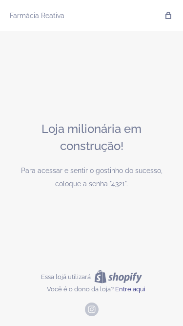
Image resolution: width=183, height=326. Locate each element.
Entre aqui (130, 289)
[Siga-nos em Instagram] (92, 309)
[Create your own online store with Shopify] (118, 276)
